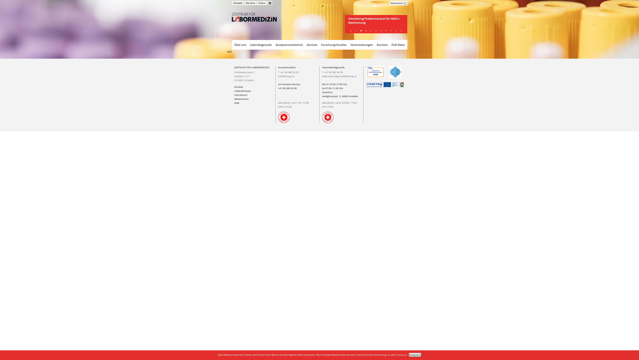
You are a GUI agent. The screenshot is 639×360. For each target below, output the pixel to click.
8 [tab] (386, 30)
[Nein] (635, 355)
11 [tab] (401, 30)
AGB (236, 103)
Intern (262, 3)
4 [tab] (366, 30)
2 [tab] (356, 30)
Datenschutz (241, 99)
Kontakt (237, 3)
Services (312, 45)
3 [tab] (361, 30)
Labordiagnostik (261, 45)
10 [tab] (396, 30)
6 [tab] (376, 30)
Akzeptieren (415, 354)
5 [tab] (371, 30)
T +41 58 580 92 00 (288, 72)
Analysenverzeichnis (289, 45)
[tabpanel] (376, 22)
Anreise (238, 87)
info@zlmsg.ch (286, 76)
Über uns (240, 45)
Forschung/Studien (334, 45)
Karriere (250, 3)
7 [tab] (381, 30)
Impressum (240, 95)
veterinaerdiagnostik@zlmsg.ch (339, 76)
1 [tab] (351, 30)
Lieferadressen (242, 91)
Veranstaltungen (361, 45)
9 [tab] (391, 30)
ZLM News (398, 45)
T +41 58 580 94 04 (332, 72)
